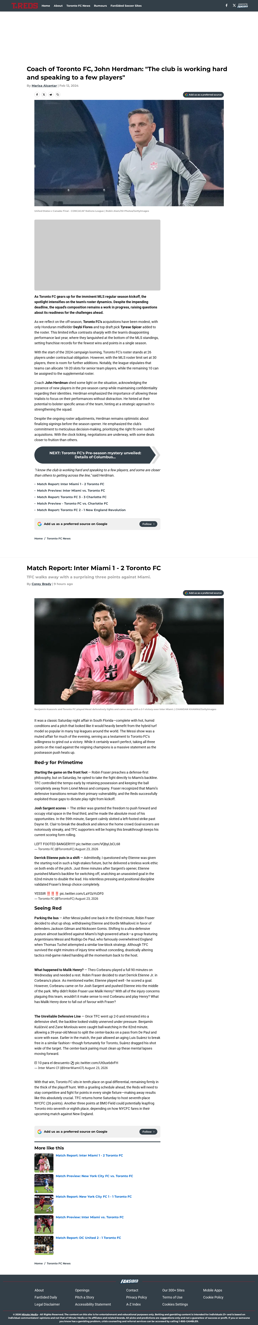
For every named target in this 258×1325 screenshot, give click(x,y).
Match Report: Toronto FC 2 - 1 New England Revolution (81, 510)
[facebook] (226, 5)
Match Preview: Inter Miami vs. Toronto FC (71, 490)
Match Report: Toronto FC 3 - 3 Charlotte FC (72, 497)
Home (46, 5)
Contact (132, 1290)
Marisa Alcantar (44, 85)
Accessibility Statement (93, 1304)
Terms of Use (172, 1297)
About (58, 5)
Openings (82, 1290)
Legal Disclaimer (47, 1304)
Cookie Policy (213, 1297)
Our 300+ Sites (173, 1290)
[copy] (57, 94)
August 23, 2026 (86, 849)
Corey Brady (41, 584)
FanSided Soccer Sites (126, 5)
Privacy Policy (136, 1297)
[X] (234, 5)
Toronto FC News (78, 5)
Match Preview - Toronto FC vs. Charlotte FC (72, 503)
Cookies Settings (175, 1304)
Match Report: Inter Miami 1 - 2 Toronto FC (70, 484)
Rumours (100, 5)
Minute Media (30, 1314)
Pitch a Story (84, 1297)
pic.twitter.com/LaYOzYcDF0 (82, 894)
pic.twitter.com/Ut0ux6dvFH (96, 1063)
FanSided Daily (46, 1297)
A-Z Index (133, 1304)
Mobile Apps (212, 1290)
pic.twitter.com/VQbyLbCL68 (98, 844)
